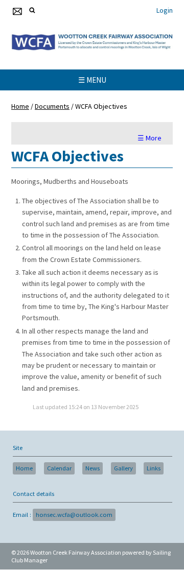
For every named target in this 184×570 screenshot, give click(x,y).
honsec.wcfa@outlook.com (74, 514)
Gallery (123, 468)
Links (153, 468)
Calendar (59, 468)
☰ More (149, 137)
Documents (52, 106)
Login (164, 10)
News (92, 468)
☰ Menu (92, 80)
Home (20, 106)
